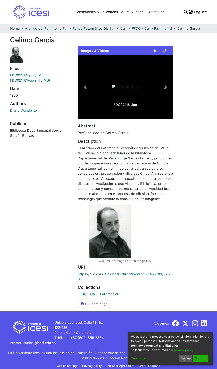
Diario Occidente (23, 110)
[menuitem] (133, 12)
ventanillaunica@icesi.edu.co (33, 343)
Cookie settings (67, 366)
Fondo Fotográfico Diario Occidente (94, 28)
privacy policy (183, 350)
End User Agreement (120, 366)
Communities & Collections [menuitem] (96, 12)
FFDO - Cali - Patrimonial (152, 28)
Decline (185, 358)
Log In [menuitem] (199, 12)
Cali (123, 28)
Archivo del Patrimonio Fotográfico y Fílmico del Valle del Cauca (46, 28)
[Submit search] (185, 11)
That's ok (200, 358)
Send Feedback (149, 366)
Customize (138, 358)
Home (15, 28)
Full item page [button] (95, 304)
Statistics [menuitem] (156, 12)
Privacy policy (92, 366)
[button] (85, 87)
